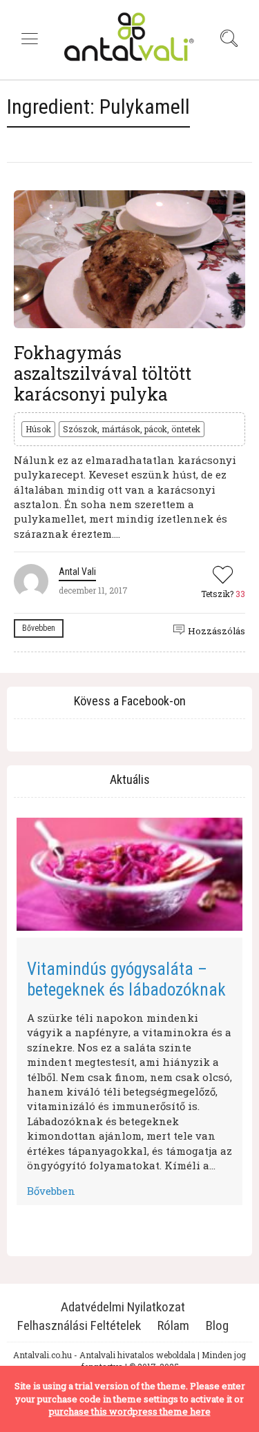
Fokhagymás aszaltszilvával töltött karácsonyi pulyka (102, 373)
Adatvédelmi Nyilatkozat (123, 1307)
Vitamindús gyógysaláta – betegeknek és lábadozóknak (126, 979)
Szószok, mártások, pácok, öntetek (131, 428)
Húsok (38, 428)
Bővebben (38, 628)
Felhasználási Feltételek (79, 1325)
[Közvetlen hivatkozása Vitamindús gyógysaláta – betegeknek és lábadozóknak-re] (129, 874)
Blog (217, 1325)
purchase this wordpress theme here (130, 1411)
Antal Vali (77, 571)
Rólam (173, 1325)
